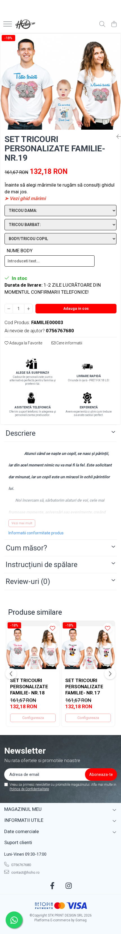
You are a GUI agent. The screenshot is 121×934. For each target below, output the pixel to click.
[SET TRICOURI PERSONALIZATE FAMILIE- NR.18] (33, 647)
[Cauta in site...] (102, 24)
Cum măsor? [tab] (26, 548)
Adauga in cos (76, 308)
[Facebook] (52, 886)
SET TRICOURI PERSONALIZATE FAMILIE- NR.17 (84, 687)
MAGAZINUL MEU (23, 809)
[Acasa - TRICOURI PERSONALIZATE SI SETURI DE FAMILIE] (25, 24)
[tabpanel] (60, 82)
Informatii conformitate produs (36, 533)
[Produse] (7, 24)
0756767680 (20, 865)
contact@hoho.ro (25, 872)
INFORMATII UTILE (23, 820)
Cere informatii (68, 343)
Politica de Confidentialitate (29, 789)
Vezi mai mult (22, 523)
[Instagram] (69, 886)
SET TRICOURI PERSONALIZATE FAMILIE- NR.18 (29, 687)
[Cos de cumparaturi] (114, 24)
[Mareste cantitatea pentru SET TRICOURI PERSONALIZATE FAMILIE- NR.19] (28, 308)
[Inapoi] (116, 136)
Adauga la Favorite (25, 343)
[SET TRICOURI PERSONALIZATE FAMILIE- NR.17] (88, 647)
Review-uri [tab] (28, 581)
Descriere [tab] (20, 433)
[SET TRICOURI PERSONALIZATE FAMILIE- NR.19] (60, 82)
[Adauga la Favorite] (52, 628)
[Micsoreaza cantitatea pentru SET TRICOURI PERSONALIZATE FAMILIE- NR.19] (9, 308)
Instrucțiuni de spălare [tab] (41, 564)
